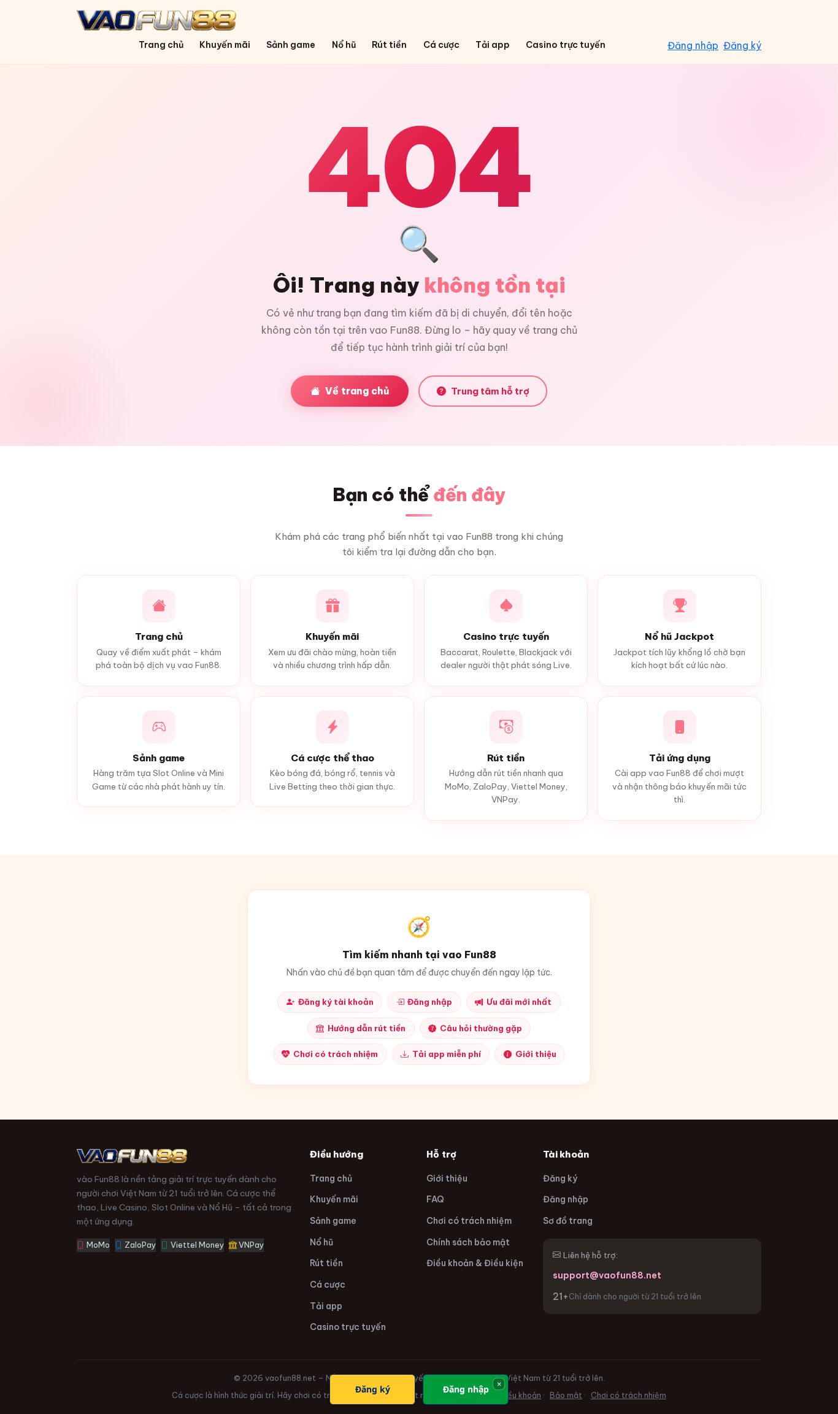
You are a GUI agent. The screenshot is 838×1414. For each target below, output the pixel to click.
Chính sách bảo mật (468, 1242)
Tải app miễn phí (446, 1054)
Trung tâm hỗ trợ (490, 391)
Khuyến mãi (224, 44)
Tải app (492, 44)
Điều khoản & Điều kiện (474, 1263)
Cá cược (441, 44)
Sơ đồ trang (568, 1220)
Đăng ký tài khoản (336, 1002)
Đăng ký (742, 45)
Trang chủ (161, 44)
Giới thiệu (535, 1054)
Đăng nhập (692, 45)
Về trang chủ (357, 391)
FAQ (435, 1199)
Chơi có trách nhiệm (335, 1054)
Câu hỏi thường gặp (481, 1028)
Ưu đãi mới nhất (519, 1002)
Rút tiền (389, 44)
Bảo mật (566, 1395)
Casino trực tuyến (565, 44)
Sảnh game (290, 44)
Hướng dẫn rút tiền (367, 1028)
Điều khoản (520, 1395)
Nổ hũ (344, 44)
